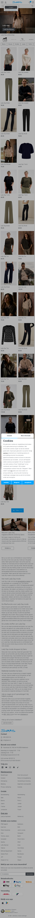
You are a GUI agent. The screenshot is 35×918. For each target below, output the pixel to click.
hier (11, 471)
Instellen (6, 482)
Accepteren (28, 482)
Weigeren (16, 482)
